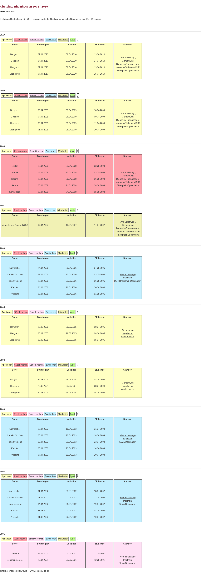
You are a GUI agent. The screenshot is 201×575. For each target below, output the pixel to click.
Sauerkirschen (37, 39)
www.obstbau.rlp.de (39, 571)
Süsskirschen (21, 39)
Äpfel (72, 39)
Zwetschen (51, 39)
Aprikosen (6, 151)
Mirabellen (63, 39)
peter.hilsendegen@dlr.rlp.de (13, 571)
